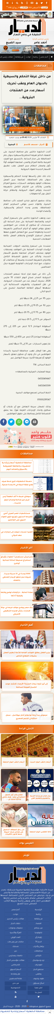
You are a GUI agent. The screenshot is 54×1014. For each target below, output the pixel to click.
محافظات (40, 66)
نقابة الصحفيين (15, 979)
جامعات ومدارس (15, 956)
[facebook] (46, 3)
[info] (12, 3)
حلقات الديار (15, 924)
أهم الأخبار (26, 625)
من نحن (15, 983)
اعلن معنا (38, 988)
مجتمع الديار (38, 970)
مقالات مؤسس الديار (15, 960)
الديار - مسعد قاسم (34, 145)
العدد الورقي (15, 937)
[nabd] (27, 3)
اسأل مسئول (38, 983)
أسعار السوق (15, 970)
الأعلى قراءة (26, 729)
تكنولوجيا (38, 933)
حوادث (28, 57)
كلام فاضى (15, 965)
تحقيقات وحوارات (16, 928)
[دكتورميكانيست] (27, 49)
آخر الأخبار (26, 548)
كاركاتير (38, 956)
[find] (17, 3)
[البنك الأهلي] (27, 15)
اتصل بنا (38, 993)
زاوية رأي (38, 937)
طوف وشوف (38, 979)
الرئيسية (38, 910)
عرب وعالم (38, 928)
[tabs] (7, 3)
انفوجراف (38, 965)
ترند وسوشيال (38, 960)
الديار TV (38, 942)
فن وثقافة (19, 57)
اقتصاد (38, 924)
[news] (32, 3)
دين (15, 951)
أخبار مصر (44, 57)
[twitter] (41, 3)
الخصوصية (15, 988)
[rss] (22, 3)
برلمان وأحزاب (38, 947)
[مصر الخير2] (27, 438)
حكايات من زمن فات (15, 942)
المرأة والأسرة (15, 933)
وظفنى (38, 974)
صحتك (16, 947)
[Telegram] (26, 422)
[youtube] (37, 3)
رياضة (35, 57)
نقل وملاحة (15, 974)
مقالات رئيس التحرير (15, 919)
